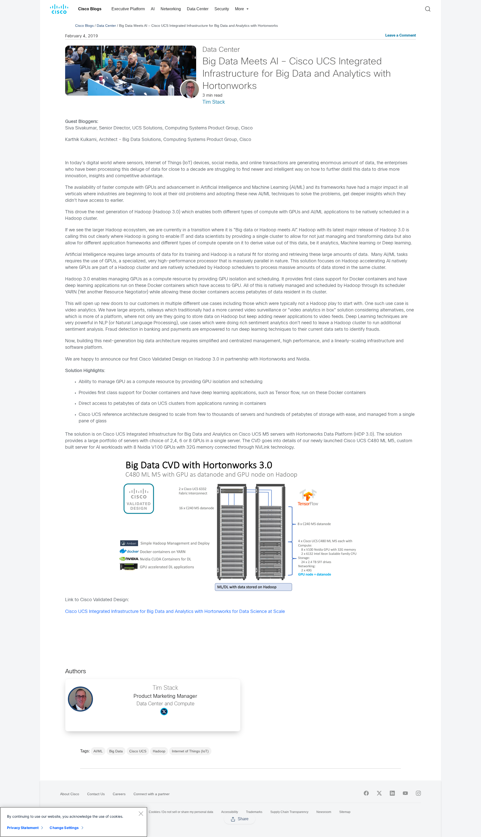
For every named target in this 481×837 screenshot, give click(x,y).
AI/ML (98, 751)
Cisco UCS (137, 751)
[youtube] (405, 793)
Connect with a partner (152, 794)
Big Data (116, 751)
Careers (119, 794)
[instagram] (418, 793)
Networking (171, 9)
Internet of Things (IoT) (190, 751)
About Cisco (69, 794)
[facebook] (366, 793)
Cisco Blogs (89, 9)
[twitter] (379, 793)
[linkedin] (392, 793)
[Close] (140, 813)
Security (221, 9)
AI (153, 9)
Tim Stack (213, 102)
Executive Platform (128, 9)
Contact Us (96, 794)
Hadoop (159, 751)
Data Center (197, 9)
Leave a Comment (400, 35)
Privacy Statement (23, 827)
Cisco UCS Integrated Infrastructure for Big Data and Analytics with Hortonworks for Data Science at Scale (175, 612)
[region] (73, 822)
